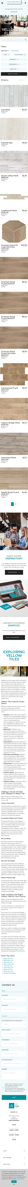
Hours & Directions (14, 1120)
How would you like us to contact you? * (12, 1020)
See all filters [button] (12, 74)
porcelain (16, 834)
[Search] (25, 40)
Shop (5, 1151)
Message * (4, 1069)
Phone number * (6, 1029)
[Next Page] (18, 504)
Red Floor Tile (8, 969)
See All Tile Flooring (9, 973)
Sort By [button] (21, 80)
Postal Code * (5, 1049)
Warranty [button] (13, 59)
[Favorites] (22, 3)
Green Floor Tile (8, 967)
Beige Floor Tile (8, 958)
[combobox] (12, 40)
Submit (14, 1097)
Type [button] (5, 54)
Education (6, 1164)
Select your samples (12, 637)
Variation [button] (13, 69)
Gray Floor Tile (8, 966)
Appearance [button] (13, 64)
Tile (17, 17)
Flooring (12, 17)
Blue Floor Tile (8, 962)
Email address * (6, 1039)
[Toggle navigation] (2, 3)
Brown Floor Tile (8, 964)
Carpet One (4, 17)
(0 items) (25, 2)
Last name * (5, 1005)
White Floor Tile (8, 971)
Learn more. (20, 1179)
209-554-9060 (14, 12)
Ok (14, 1181)
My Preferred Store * (7, 1059)
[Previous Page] (9, 504)
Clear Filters (15, 50)
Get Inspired (7, 1157)
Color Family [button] (19, 54)
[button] (9, 50)
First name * (5, 995)
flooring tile (11, 945)
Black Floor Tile (8, 960)
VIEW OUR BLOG (12, 572)
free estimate (21, 951)
